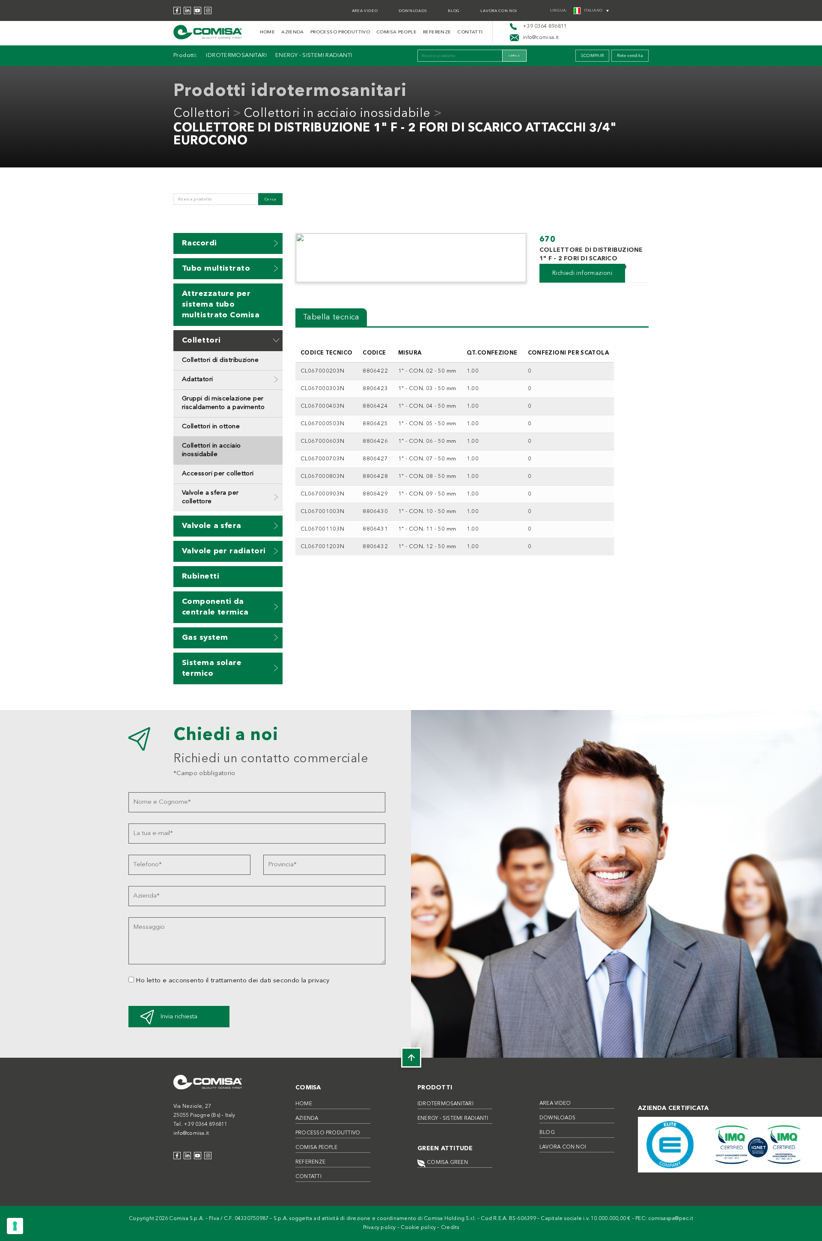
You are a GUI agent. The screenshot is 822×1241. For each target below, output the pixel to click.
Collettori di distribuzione (220, 360)
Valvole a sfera (211, 526)
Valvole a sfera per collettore (210, 497)
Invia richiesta (179, 1017)
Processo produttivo (340, 32)
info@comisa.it (191, 1133)
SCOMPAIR (592, 56)
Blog (454, 11)
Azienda (292, 32)
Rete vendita (630, 56)
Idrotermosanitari (236, 55)
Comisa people (396, 32)
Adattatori (197, 379)
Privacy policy (379, 1227)
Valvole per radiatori (223, 551)
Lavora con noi (498, 11)
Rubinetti (200, 576)
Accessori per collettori (218, 474)
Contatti (469, 32)
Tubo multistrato (216, 268)
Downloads (413, 11)
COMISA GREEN (447, 1162)
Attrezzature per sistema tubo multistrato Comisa (220, 304)
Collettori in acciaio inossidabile (337, 114)
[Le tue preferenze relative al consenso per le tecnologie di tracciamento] (15, 1226)
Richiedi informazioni (582, 273)
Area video (365, 11)
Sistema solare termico (211, 668)
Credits (450, 1227)
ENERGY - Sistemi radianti (313, 55)
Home (267, 32)
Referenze (437, 32)
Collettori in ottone (211, 427)
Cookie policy (418, 1227)
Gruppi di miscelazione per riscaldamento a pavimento (223, 403)
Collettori (201, 114)
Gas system (205, 637)
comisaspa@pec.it (670, 1218)
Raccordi (199, 243)
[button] (276, 243)
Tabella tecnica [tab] (331, 317)
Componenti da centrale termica (215, 607)
